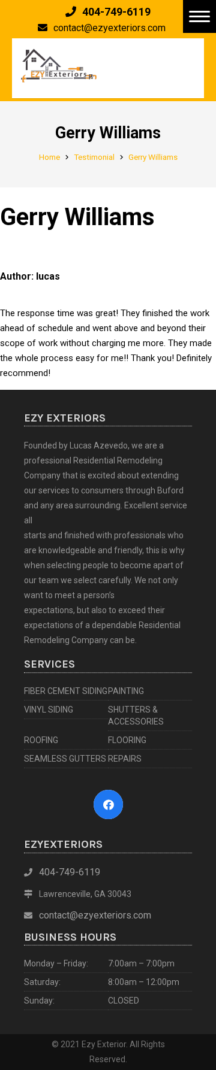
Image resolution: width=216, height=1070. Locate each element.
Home (49, 157)
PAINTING (126, 691)
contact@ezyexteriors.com (95, 915)
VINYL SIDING (48, 709)
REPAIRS (125, 758)
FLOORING (127, 740)
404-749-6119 (69, 872)
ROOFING (41, 740)
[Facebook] (108, 804)
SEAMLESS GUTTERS (65, 758)
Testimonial (94, 157)
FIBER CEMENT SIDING (65, 691)
